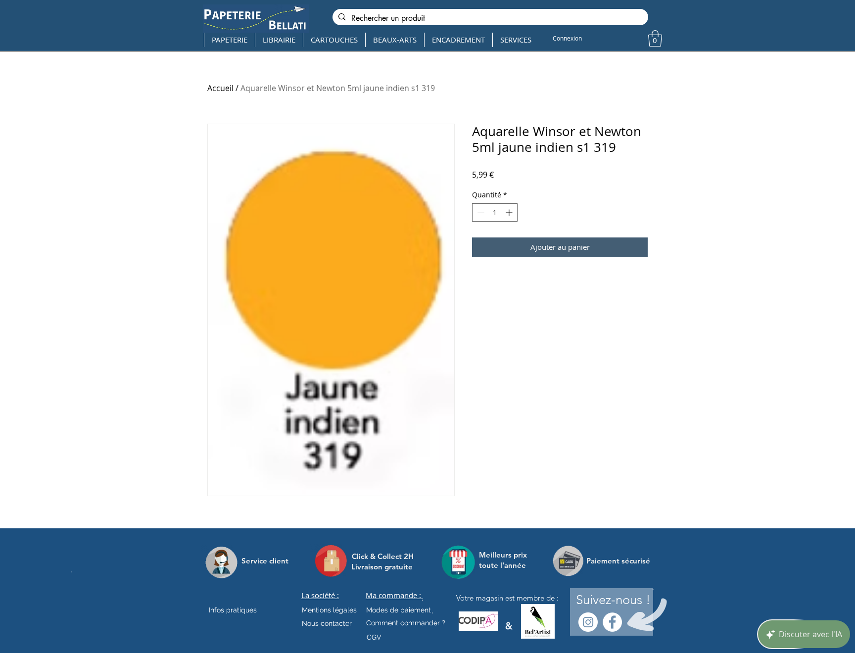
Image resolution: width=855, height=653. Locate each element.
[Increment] (510, 212)
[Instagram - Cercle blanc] (588, 622)
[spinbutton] (495, 212)
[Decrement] (480, 212)
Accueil (220, 88)
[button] (655, 38)
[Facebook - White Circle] (612, 622)
